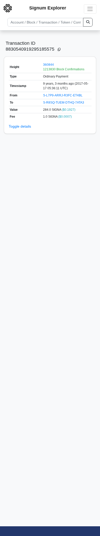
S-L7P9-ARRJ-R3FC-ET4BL (63, 95)
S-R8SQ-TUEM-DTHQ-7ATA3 (63, 102)
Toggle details (20, 126)
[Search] (88, 22)
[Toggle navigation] (90, 8)
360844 (48, 64)
